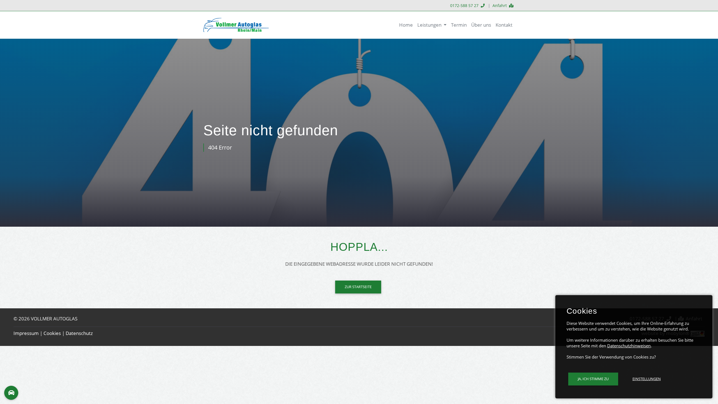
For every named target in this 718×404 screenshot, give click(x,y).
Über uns (481, 25)
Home (406, 25)
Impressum (26, 333)
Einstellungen (646, 378)
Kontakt (504, 25)
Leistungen (430, 25)
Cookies (52, 333)
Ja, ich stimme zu (593, 378)
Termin (459, 25)
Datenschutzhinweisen (629, 345)
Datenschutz (79, 333)
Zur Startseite (358, 286)
